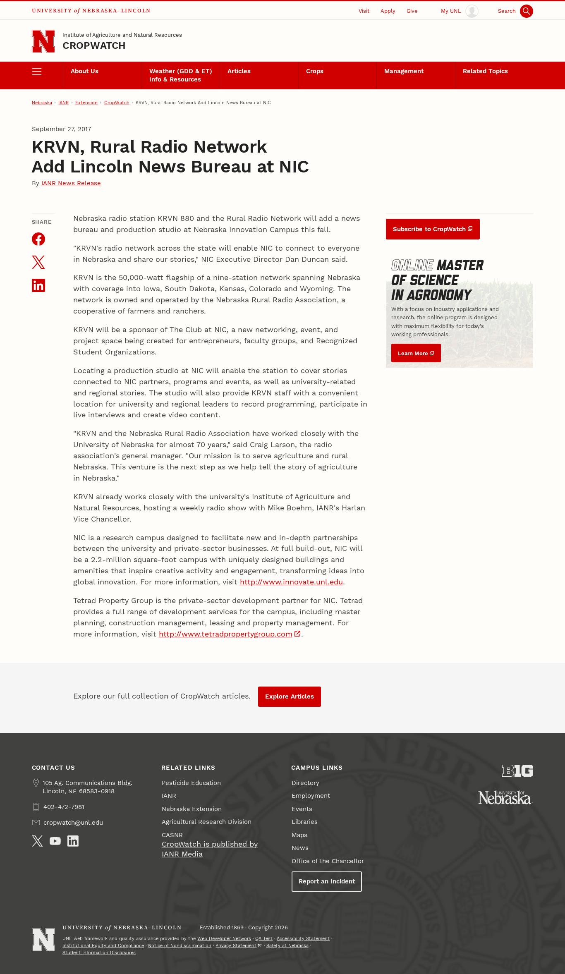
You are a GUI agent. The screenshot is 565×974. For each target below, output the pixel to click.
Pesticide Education (191, 783)
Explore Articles (289, 696)
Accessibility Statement (303, 938)
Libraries (305, 822)
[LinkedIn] (73, 841)
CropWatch (94, 45)
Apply (388, 10)
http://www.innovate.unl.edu (291, 581)
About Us (84, 71)
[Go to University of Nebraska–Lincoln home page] (43, 41)
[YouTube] (55, 841)
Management (404, 71)
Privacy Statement (235, 945)
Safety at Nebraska (287, 945)
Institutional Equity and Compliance (103, 945)
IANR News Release (71, 183)
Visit (364, 10)
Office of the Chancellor (328, 861)
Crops (314, 71)
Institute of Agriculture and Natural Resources (122, 34)
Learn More (413, 353)
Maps (299, 835)
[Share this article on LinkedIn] (38, 285)
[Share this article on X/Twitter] (38, 262)
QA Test (264, 938)
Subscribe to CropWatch (429, 229)
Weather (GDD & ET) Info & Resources (180, 75)
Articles (239, 71)
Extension (86, 102)
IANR (63, 102)
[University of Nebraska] (505, 797)
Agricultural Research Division (206, 822)
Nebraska (42, 102)
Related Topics (485, 71)
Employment (311, 795)
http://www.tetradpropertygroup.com (225, 633)
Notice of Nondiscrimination (179, 945)
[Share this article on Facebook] (38, 239)
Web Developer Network (224, 938)
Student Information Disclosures (99, 952)
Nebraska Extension (192, 809)
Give (412, 10)
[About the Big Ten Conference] (518, 770)
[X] (37, 841)
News (300, 848)
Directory (305, 783)
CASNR (172, 835)
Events (302, 809)
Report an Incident (327, 881)
